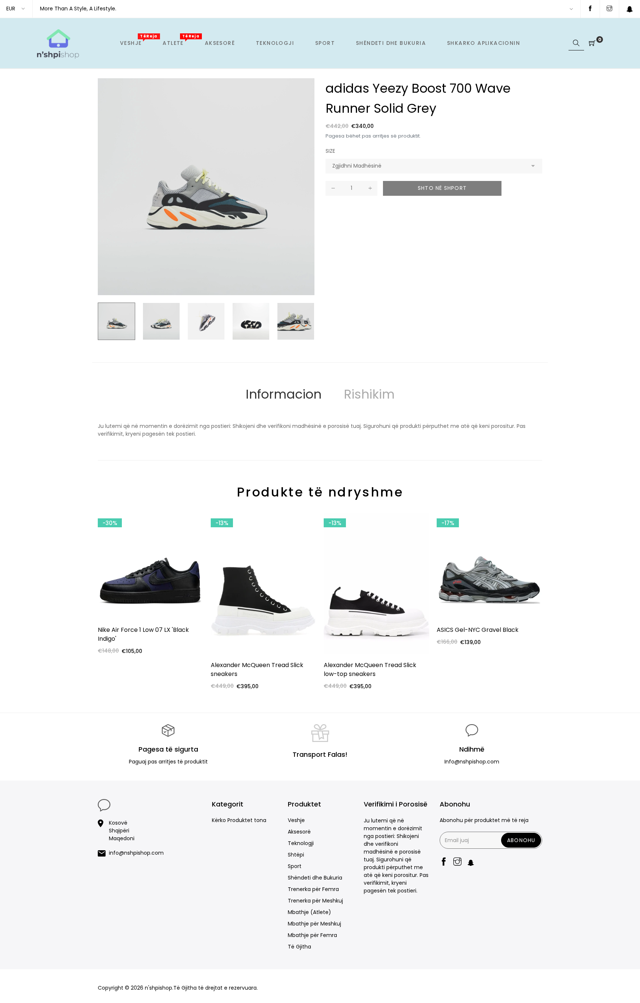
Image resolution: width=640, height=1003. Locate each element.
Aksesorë (299, 831)
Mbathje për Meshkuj (314, 923)
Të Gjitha (299, 946)
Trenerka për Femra (313, 889)
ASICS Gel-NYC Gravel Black (478, 630)
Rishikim (369, 394)
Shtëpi (296, 854)
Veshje (296, 820)
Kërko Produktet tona (239, 820)
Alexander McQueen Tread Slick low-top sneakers (370, 669)
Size (330, 151)
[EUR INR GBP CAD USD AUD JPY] (16, 8)
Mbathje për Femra (312, 935)
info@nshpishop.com (136, 853)
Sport (294, 866)
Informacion (283, 394)
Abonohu (521, 840)
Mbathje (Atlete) (309, 912)
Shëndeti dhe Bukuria (315, 877)
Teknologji (301, 843)
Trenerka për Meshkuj (315, 900)
